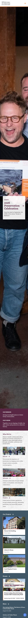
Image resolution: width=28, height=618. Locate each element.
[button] (25, 3)
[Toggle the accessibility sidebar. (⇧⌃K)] (24, 614)
